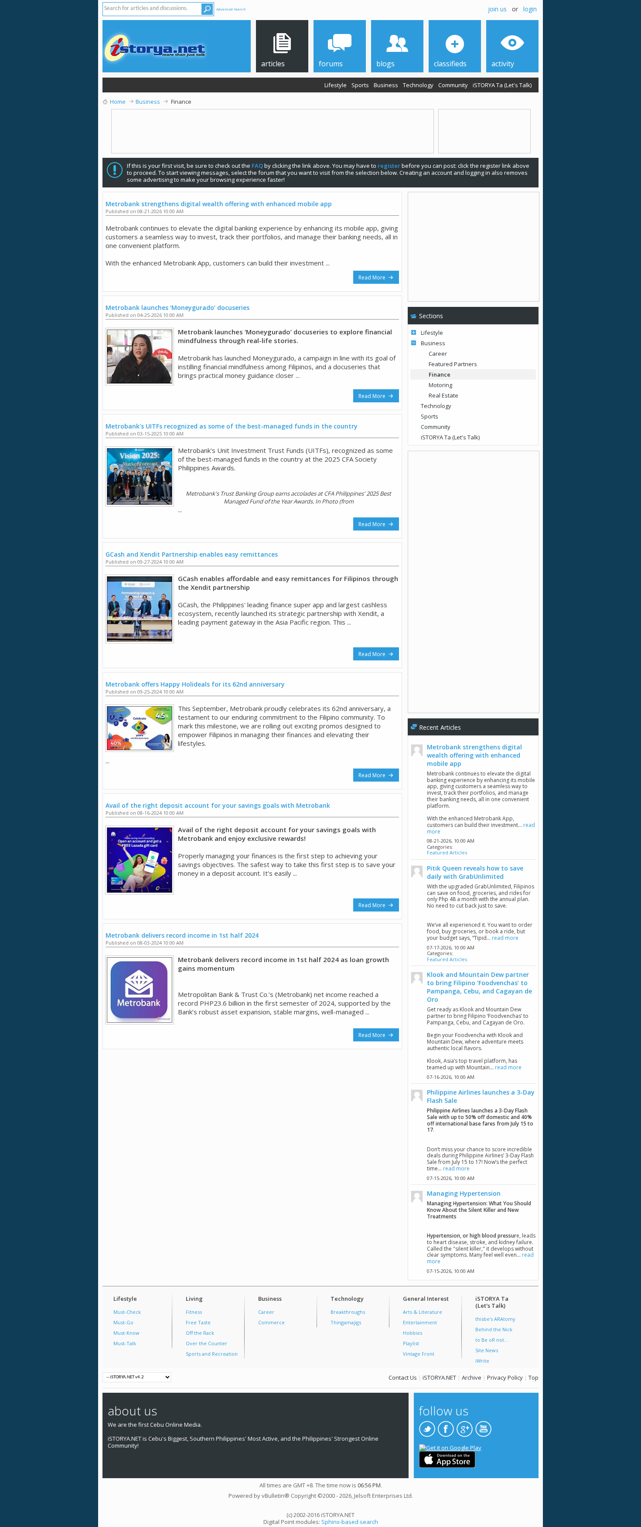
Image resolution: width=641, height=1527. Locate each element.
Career (438, 353)
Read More (372, 277)
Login (530, 9)
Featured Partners (453, 364)
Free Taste (198, 1322)
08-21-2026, (450, 840)
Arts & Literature (422, 1312)
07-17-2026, (450, 947)
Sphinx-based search (349, 1522)
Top (533, 1377)
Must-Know (126, 1333)
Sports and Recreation (212, 1353)
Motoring (440, 385)
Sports (360, 85)
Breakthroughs (348, 1312)
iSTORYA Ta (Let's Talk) (502, 85)
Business (386, 85)
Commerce (271, 1322)
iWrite (482, 1360)
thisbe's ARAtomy (495, 1319)
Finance (439, 374)
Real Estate (443, 395)
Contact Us (403, 1377)
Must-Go (123, 1322)
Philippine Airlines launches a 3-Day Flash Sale (481, 1096)
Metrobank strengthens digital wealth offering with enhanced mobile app (474, 755)
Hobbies (412, 1333)
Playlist (411, 1343)
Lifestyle (335, 85)
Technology (418, 85)
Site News (486, 1350)
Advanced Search (231, 9)
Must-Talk (124, 1343)
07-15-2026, (450, 1178)
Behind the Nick (493, 1329)
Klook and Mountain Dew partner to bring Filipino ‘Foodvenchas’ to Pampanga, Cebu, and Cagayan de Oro (479, 986)
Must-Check (127, 1312)
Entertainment (420, 1322)
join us (497, 9)
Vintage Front (418, 1353)
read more (505, 938)
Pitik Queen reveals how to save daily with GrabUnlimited (475, 872)
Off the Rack (200, 1333)
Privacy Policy (505, 1377)
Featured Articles (447, 852)
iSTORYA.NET (439, 1377)
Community (453, 85)
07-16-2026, (450, 1077)
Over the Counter (206, 1343)
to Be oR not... (491, 1340)
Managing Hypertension (464, 1193)
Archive (471, 1377)
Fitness (194, 1312)
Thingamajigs (346, 1322)
